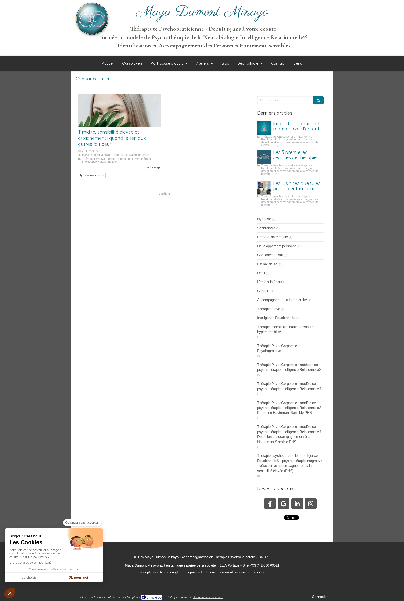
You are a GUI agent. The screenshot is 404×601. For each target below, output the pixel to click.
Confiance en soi (270, 255)
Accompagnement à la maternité (282, 300)
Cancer (262, 291)
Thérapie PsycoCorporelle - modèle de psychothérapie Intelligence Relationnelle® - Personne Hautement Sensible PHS (290, 408)
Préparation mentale (272, 237)
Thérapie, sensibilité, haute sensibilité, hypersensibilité (285, 329)
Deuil (261, 273)
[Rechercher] (318, 100)
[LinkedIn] (297, 503)
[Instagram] (311, 503)
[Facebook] (270, 503)
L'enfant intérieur (269, 282)
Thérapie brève (268, 309)
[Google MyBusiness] (283, 503)
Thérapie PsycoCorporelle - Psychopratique (278, 348)
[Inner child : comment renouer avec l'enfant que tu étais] (264, 128)
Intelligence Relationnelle (276, 318)
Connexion (320, 597)
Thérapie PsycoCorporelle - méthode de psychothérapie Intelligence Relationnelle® (289, 367)
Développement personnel (277, 246)
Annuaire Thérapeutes (208, 597)
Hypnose (264, 219)
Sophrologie (266, 228)
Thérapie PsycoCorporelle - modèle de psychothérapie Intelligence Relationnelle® (289, 386)
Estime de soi (267, 264)
